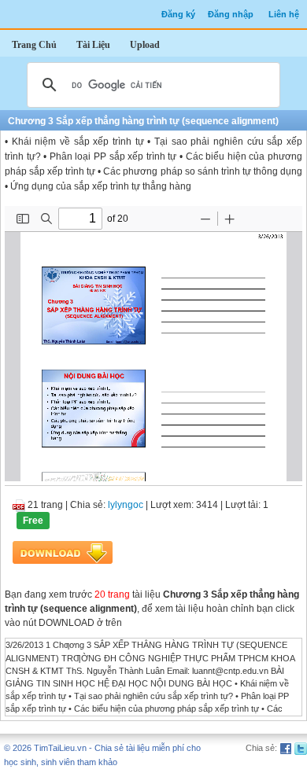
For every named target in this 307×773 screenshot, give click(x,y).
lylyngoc (125, 504)
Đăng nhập (230, 14)
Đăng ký (178, 14)
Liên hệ (283, 14)
